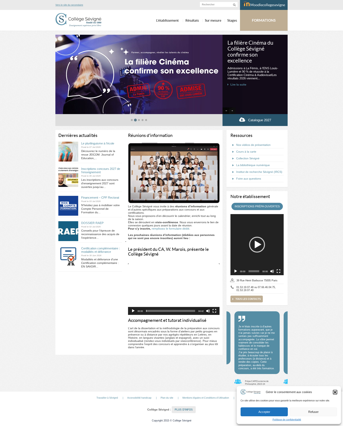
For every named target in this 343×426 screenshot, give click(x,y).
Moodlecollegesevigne (267, 5)
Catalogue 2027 (259, 120)
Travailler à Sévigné (107, 397)
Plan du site (167, 397)
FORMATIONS (264, 20)
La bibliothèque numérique (253, 165)
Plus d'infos (184, 409)
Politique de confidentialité (287, 419)
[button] (335, 392)
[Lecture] (133, 311)
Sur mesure (213, 20)
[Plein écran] (214, 311)
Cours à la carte (246, 151)
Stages (232, 20)
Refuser (313, 411)
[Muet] (208, 311)
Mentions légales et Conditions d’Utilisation (205, 397)
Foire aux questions (248, 178)
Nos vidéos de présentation (253, 144)
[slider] (170, 311)
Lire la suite (238, 72)
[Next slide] (232, 111)
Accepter (264, 411)
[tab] (132, 120)
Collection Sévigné (247, 158)
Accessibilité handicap (139, 397)
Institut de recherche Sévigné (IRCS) (259, 171)
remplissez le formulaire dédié (170, 228)
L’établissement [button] (167, 20)
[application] (174, 289)
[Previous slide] (226, 111)
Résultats (192, 20)
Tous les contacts (248, 299)
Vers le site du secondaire (69, 5)
